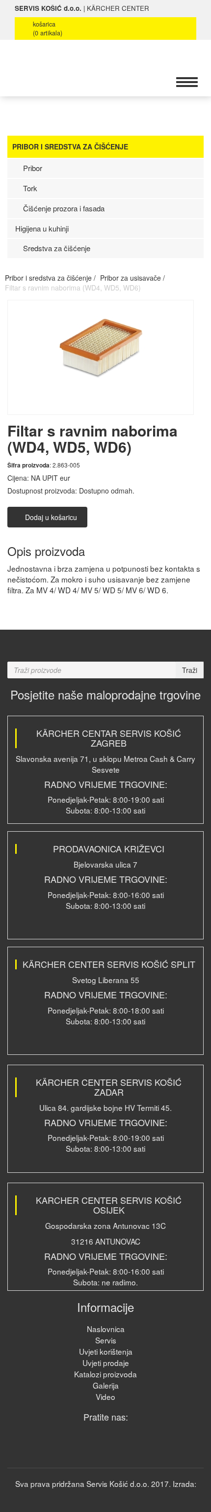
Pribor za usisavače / (132, 278)
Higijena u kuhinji (42, 228)
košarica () (47, 28)
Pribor (31, 168)
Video (105, 1396)
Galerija (106, 1385)
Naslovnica (106, 1328)
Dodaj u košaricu (50, 517)
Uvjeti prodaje (105, 1362)
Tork (29, 188)
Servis (105, 1340)
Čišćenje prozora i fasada (63, 208)
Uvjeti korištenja (105, 1351)
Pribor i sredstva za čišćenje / (50, 278)
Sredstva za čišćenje (55, 248)
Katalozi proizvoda (105, 1373)
